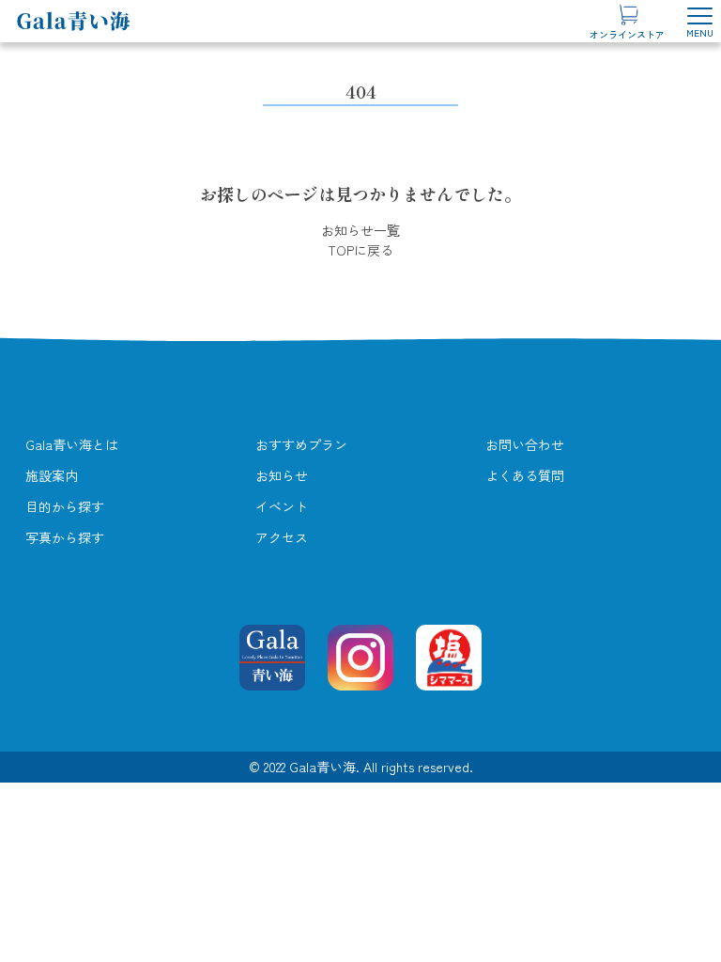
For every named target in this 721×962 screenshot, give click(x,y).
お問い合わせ (524, 444)
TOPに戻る (360, 249)
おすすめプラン (301, 444)
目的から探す (64, 506)
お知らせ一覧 (360, 230)
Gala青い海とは (71, 444)
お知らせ (281, 475)
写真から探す (64, 537)
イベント (281, 506)
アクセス (281, 537)
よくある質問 (524, 475)
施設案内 (51, 475)
